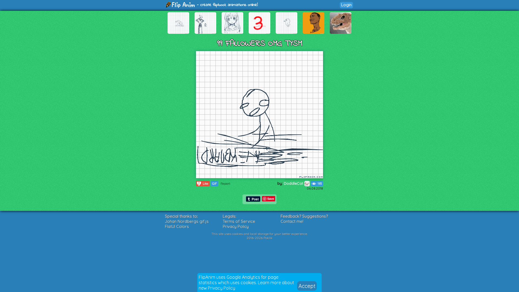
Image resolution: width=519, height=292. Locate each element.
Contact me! (292, 221)
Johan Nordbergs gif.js (187, 221)
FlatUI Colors (177, 226)
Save (270, 199)
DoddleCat (294, 183)
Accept (306, 286)
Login (346, 4)
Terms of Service (239, 221)
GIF (214, 183)
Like (203, 183)
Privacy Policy (221, 288)
